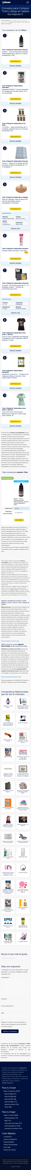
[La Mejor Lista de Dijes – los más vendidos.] (8, 836)
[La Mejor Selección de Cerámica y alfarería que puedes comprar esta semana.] (8, 885)
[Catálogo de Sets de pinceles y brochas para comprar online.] (23, 803)
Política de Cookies (10, 1150)
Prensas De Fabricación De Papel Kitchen (23, 842)
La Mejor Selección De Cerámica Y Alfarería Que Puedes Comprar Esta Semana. (8, 891)
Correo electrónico (7, 1006)
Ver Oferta (19, 520)
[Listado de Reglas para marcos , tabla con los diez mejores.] (23, 903)
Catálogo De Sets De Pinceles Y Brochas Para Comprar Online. (23, 809)
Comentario (5, 977)
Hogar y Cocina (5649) (11, 1115)
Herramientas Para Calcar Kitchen (8, 942)
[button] (27, 2)
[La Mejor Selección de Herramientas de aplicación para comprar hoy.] (23, 921)
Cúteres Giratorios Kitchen (8, 740)
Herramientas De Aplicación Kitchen (23, 926)
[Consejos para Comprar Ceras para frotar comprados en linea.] (8, 868)
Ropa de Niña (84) (10, 1096)
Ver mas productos (7, 478)
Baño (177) (8, 1120)
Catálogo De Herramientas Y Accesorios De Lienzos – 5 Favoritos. (8, 909)
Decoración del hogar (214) (13, 1123)
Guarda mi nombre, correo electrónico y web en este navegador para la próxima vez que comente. (13, 1024)
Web (2, 1013)
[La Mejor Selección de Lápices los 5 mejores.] (8, 752)
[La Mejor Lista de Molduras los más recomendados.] (8, 769)
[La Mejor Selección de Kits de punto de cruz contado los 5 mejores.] (23, 769)
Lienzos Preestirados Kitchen (8, 857)
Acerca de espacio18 (10, 1139)
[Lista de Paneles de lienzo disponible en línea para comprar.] (8, 718)
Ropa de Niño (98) (10, 1099)
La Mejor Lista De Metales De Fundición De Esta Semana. (8, 825)
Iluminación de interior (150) (13, 1128)
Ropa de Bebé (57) (10, 1094)
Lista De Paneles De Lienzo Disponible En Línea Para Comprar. (8, 724)
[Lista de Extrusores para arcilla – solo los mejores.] (23, 885)
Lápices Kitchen (8, 756)
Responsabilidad (9, 1142)
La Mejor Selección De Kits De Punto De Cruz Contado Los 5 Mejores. (23, 775)
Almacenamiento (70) (11, 1118)
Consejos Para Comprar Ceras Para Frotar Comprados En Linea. (8, 874)
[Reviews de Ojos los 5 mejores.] (23, 820)
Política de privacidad (10, 1144)
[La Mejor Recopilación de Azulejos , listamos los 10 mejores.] (8, 803)
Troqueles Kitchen (23, 941)
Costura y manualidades (21, 571)
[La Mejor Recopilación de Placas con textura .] (8, 921)
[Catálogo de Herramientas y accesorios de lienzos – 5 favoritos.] (8, 903)
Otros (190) (8, 1107)
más (12, 572)
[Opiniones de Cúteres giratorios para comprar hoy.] (8, 735)
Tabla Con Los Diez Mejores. (8, 706)
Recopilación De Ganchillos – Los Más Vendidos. (23, 741)
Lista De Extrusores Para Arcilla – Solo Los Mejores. (23, 891)
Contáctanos (8, 1136)
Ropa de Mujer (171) (11, 1102)
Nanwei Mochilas (23, 856)
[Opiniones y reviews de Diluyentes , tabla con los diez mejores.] (8, 701)
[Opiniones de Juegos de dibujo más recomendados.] (23, 752)
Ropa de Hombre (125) (12, 1104)
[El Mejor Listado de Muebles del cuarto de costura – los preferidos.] (23, 718)
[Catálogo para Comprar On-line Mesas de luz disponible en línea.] (23, 701)
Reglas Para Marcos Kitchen (23, 908)
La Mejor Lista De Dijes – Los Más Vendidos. (8, 842)
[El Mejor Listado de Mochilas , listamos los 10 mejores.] (23, 852)
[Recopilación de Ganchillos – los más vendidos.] (23, 735)
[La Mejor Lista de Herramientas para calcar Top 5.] (8, 937)
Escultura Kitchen (23, 872)
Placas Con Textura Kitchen (8, 926)
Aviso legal (7, 1147)
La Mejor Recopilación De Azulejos (8, 808)
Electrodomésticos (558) (12, 1126)
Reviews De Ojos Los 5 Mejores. (23, 825)
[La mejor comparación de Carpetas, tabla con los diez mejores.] (8, 786)
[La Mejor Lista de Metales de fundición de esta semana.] (8, 820)
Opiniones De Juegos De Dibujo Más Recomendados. (23, 758)
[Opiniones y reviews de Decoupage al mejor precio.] (23, 786)
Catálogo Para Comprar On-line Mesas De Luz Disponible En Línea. (23, 707)
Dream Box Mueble (23, 722)
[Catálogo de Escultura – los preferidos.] (23, 868)
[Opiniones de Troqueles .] (23, 937)
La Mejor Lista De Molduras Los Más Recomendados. (8, 775)
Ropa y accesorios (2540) (12, 1091)
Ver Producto (15, 61)
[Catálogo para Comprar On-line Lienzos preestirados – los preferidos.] (8, 852)
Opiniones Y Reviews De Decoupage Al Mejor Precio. (23, 792)
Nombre (4, 999)
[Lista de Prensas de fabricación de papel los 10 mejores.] (23, 836)
